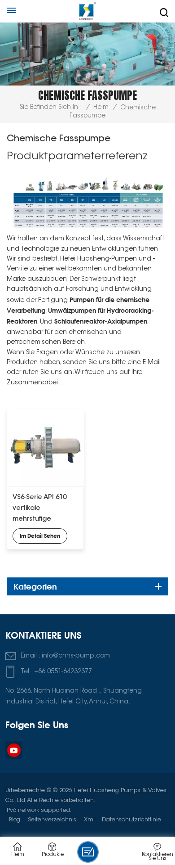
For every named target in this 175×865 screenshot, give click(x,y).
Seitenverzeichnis (52, 820)
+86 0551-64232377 (63, 671)
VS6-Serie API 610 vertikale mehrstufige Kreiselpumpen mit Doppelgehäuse (43, 509)
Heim (101, 107)
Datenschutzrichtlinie (131, 820)
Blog (14, 820)
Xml (89, 820)
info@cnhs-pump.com (76, 656)
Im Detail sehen (40, 535)
